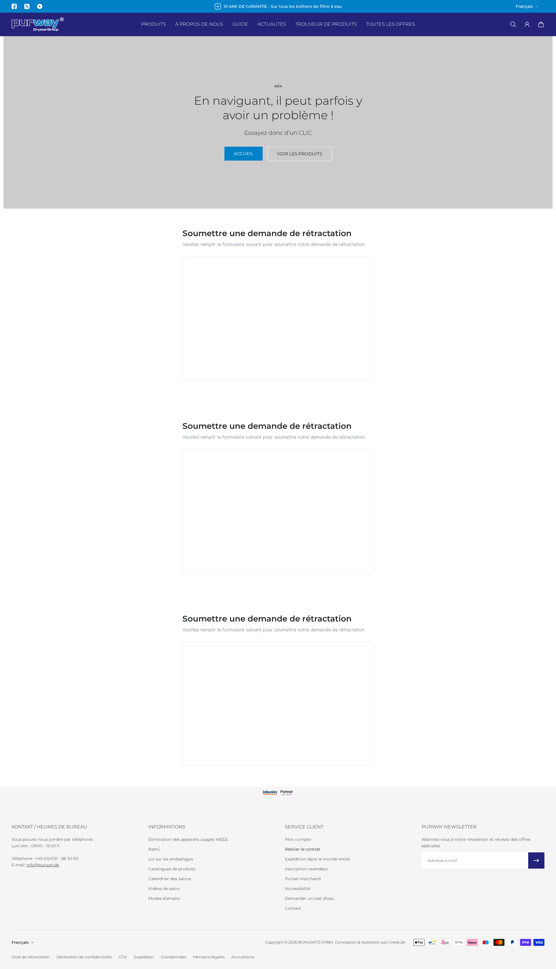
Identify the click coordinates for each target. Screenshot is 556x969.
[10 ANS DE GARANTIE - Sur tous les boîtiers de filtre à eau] (278, 6)
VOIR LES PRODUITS (299, 154)
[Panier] (541, 24)
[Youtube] (39, 6)
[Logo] (38, 24)
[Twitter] (27, 6)
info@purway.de (43, 864)
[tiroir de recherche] (513, 24)
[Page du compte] (527, 24)
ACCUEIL (243, 153)
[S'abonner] (536, 860)
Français (20, 942)
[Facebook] (14, 6)
